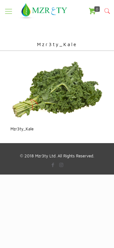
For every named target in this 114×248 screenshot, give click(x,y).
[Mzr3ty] (42, 11)
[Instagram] (61, 165)
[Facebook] (52, 165)
